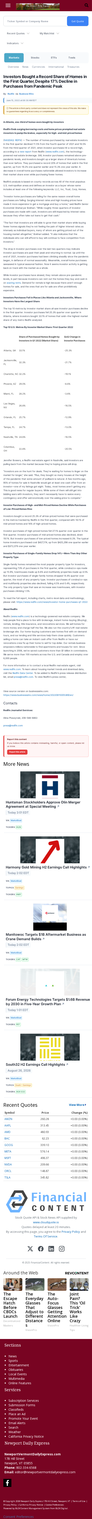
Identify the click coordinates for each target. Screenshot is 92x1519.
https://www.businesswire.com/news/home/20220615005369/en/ (38, 695)
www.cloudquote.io (46, 1222)
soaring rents (14, 282)
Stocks (35, 57)
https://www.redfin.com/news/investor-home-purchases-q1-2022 (52, 602)
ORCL (7, 1171)
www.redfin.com (55, 151)
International (56, 66)
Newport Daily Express (32, 1501)
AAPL (7, 1125)
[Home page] (38, 6)
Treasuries (73, 66)
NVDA (8, 1164)
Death (18, 1085)
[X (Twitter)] (30, 1249)
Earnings (19, 887)
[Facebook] (40, 1249)
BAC (7, 1138)
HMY (18, 894)
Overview (13, 66)
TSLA (7, 1177)
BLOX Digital (61, 1508)
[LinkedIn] (51, 1249)
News (25, 66)
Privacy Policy (71, 1232)
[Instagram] (61, 1249)
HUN (18, 827)
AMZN (8, 1119)
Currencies (38, 66)
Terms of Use (79, 1501)
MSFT (7, 1158)
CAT (18, 959)
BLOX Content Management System (32, 1508)
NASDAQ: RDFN (12, 140)
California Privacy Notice (31, 1504)
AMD (7, 1132)
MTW (25, 959)
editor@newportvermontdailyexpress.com (45, 1472)
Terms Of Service (45, 1236)
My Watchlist (47, 33)
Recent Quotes (16, 33)
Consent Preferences (18, 1517)
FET (18, 1024)
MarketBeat (16, 820)
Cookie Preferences (55, 1504)
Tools (71, 57)
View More (76, 1105)
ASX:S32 (20, 1091)
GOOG (8, 1145)
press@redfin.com (23, 676)
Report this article (17, 752)
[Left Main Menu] (8, 5)
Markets (14, 57)
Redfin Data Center (23, 673)
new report (25, 151)
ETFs (54, 57)
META (7, 1151)
